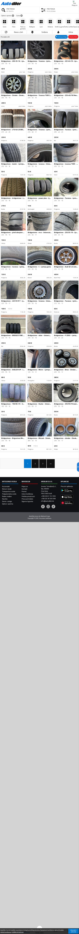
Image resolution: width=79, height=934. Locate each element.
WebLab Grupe (45, 516)
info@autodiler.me (47, 501)
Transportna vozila (8, 491)
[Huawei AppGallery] (67, 503)
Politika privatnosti (28, 496)
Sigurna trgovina (27, 501)
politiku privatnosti (17, 932)
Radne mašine (7, 496)
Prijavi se (25, 486)
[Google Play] (67, 491)
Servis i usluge (7, 501)
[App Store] (67, 497)
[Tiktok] (53, 507)
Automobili (6, 486)
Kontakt (24, 489)
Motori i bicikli (6, 489)
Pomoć (24, 491)
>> (51, 463)
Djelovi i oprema (7, 504)
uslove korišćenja (5, 932)
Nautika (4, 499)
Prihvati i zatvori (73, 931)
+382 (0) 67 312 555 (48, 496)
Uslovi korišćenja (27, 494)
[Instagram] (48, 507)
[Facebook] (43, 507)
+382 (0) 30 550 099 (48, 498)
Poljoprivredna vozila (9, 494)
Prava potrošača (27, 499)
